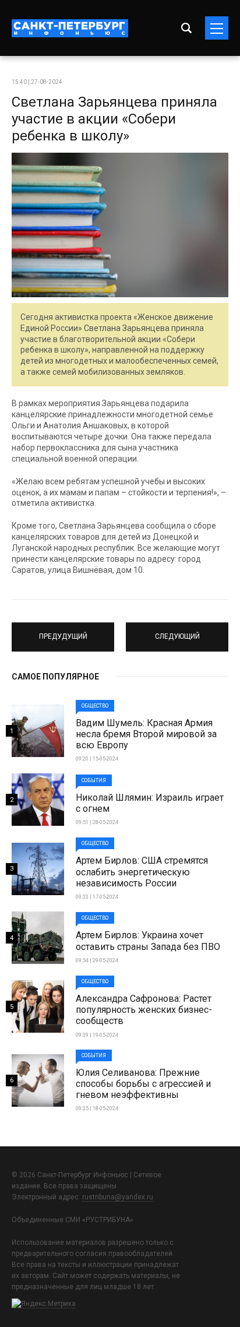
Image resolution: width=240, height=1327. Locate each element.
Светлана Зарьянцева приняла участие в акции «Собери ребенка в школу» (114, 119)
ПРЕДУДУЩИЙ (63, 631)
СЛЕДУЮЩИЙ (177, 631)
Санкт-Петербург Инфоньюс (70, 28)
